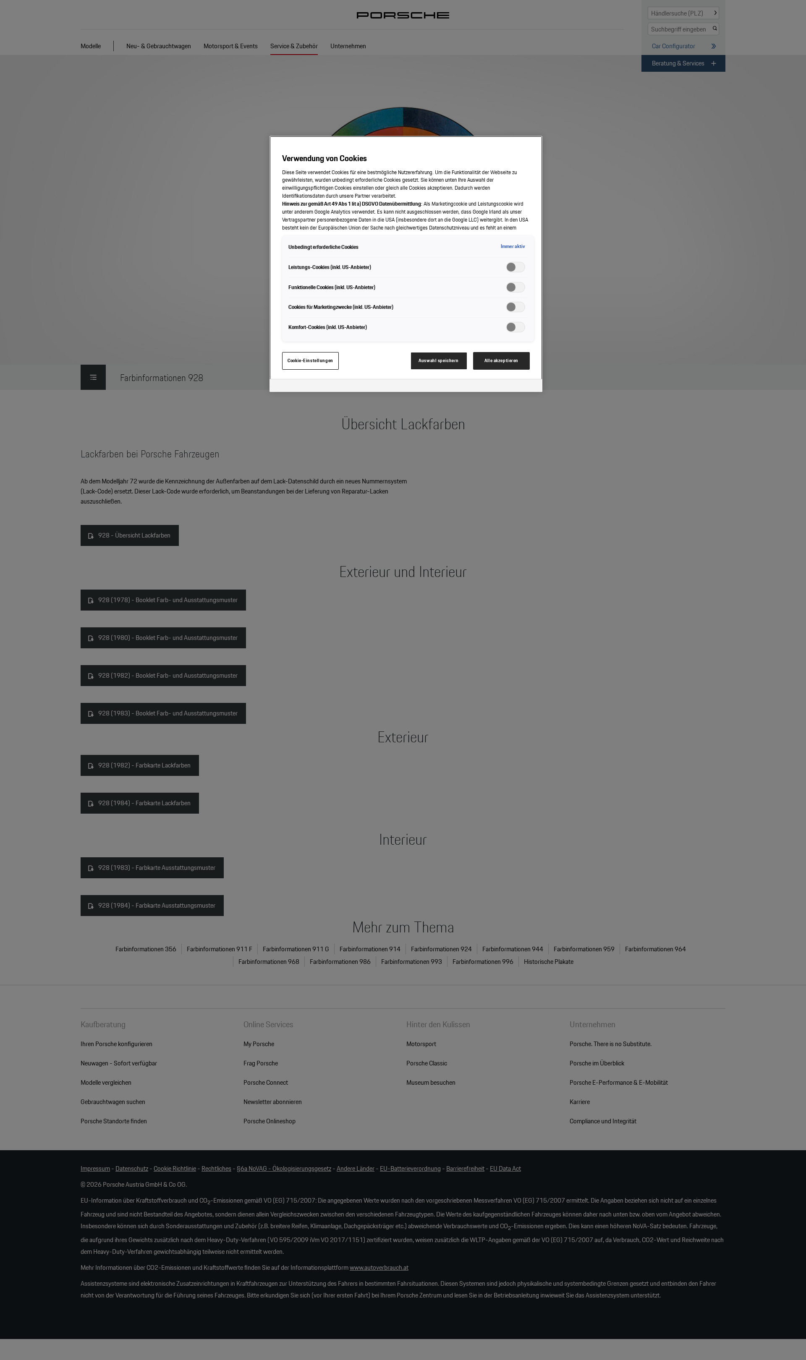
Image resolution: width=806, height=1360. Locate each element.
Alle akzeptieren (501, 360)
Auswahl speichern (439, 360)
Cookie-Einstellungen (310, 360)
